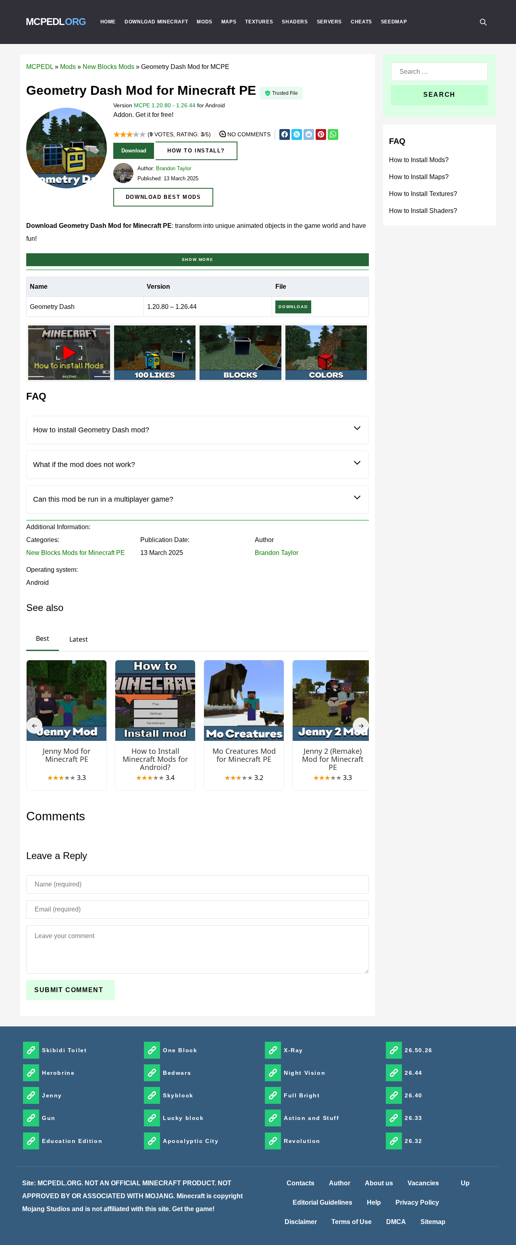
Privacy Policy (417, 1202)
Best (42, 638)
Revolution (302, 1141)
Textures (259, 22)
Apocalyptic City (191, 1141)
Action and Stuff (311, 1118)
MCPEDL (56, 21)
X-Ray (293, 1050)
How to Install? (196, 151)
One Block (180, 1050)
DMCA (396, 1221)
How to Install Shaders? (423, 210)
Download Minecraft (156, 22)
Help (374, 1202)
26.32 (413, 1141)
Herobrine (58, 1073)
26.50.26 (419, 1050)
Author (339, 1183)
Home (108, 22)
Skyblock (178, 1095)
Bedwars (177, 1073)
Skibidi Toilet (64, 1050)
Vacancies (423, 1183)
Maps (229, 22)
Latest (78, 639)
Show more (197, 259)
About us (379, 1183)
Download (133, 151)
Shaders (295, 22)
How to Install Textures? (423, 193)
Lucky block (183, 1118)
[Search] (483, 22)
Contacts (300, 1183)
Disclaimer (301, 1221)
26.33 (413, 1118)
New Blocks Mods (108, 66)
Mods (204, 22)
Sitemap (432, 1221)
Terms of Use (351, 1221)
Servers (329, 22)
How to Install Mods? (419, 159)
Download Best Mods (163, 197)
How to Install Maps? (419, 176)
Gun (49, 1118)
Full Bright (302, 1095)
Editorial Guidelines (322, 1202)
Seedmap (394, 22)
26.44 (413, 1073)
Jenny (52, 1095)
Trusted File (285, 93)
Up (465, 1183)
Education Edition (72, 1141)
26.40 (413, 1095)
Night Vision (304, 1073)
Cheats (361, 22)
